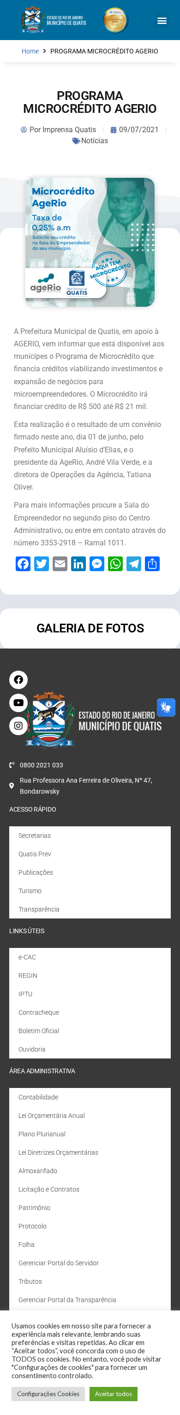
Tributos (30, 1281)
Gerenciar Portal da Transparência (67, 1300)
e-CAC (27, 957)
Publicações (35, 872)
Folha (26, 1244)
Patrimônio (34, 1207)
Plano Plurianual (42, 1134)
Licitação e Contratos (48, 1189)
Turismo (30, 891)
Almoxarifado (37, 1171)
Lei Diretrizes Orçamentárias (58, 1152)
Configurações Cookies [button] (48, 1393)
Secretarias (34, 835)
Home (30, 51)
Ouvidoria (32, 1049)
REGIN (27, 975)
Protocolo (32, 1226)
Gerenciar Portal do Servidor (58, 1263)
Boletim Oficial (38, 1031)
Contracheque (38, 1012)
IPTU (25, 994)
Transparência (39, 909)
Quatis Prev (34, 854)
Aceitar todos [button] (113, 1393)
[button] (162, 20)
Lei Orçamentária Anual (51, 1115)
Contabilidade (38, 1097)
